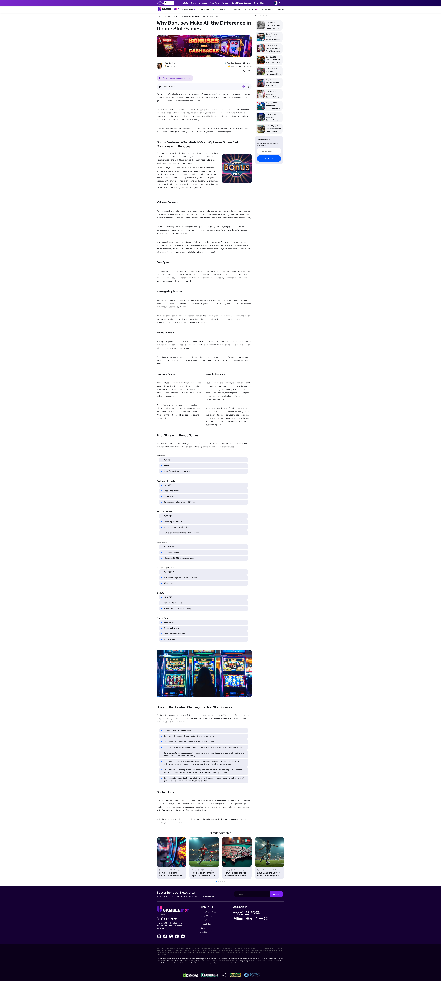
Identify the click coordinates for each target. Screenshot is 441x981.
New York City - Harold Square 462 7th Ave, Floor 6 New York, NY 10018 (169, 925)
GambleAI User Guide (208, 912)
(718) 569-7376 (167, 918)
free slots (166, 810)
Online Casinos (188, 9)
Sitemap (203, 928)
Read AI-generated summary (175, 78)
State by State (189, 3)
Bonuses (203, 3)
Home (160, 16)
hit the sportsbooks (227, 819)
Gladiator (161, 593)
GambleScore (205, 920)
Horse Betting (268, 9)
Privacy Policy (205, 924)
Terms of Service (206, 916)
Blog (256, 3)
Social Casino (250, 9)
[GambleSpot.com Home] (168, 8)
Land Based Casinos (241, 3)
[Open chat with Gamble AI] (166, 3)
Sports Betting (206, 9)
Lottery (281, 9)
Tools (221, 9)
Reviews (226, 3)
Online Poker (235, 9)
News (263, 3)
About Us (203, 932)
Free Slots (214, 3)
